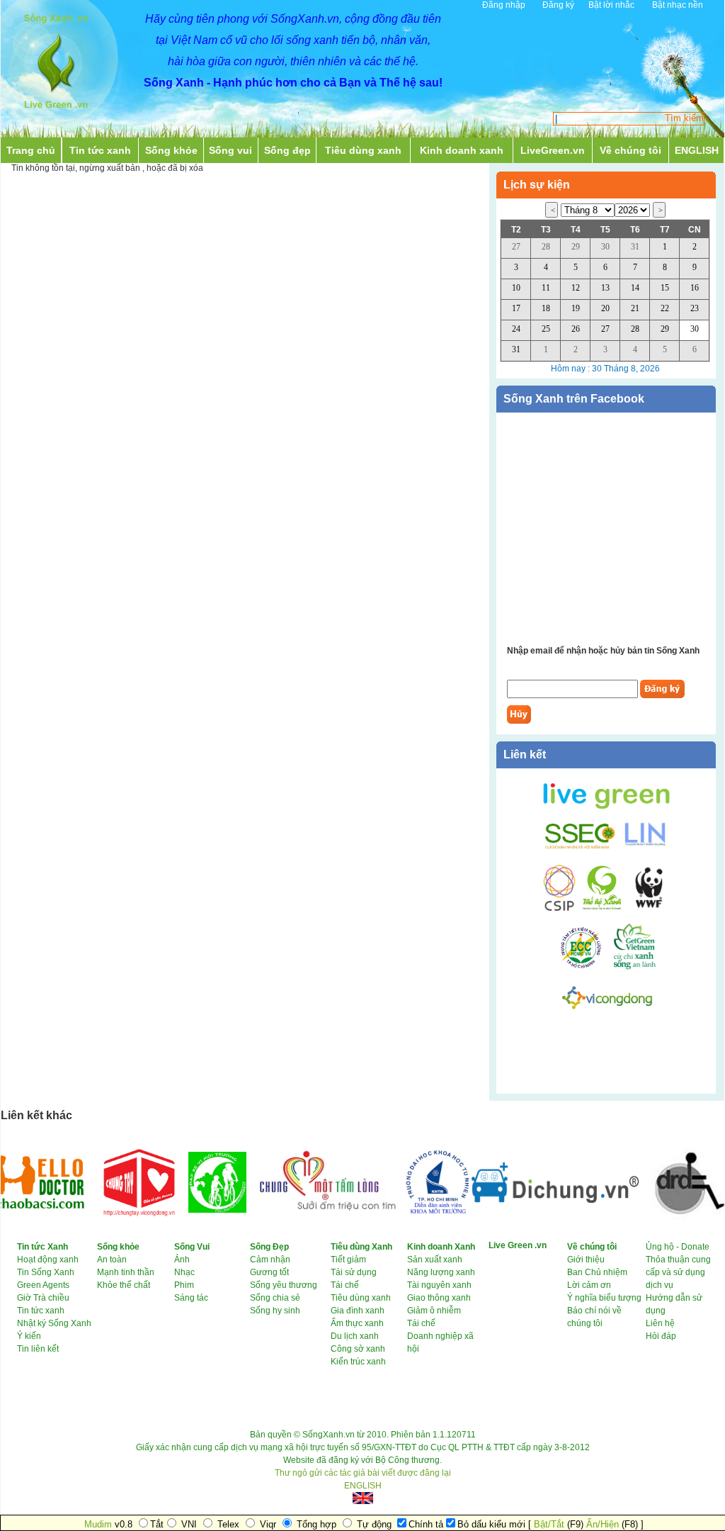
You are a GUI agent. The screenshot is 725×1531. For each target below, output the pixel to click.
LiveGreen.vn (552, 150)
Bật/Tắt (549, 1524)
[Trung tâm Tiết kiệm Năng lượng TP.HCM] (586, 967)
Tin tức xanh (100, 150)
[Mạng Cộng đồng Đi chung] (536, 1200)
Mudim (98, 1524)
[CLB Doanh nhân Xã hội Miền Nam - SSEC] (580, 846)
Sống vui (230, 150)
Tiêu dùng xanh (363, 150)
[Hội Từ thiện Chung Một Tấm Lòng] (307, 1216)
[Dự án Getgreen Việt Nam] (635, 967)
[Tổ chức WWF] (647, 909)
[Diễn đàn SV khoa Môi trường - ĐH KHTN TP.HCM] (418, 1211)
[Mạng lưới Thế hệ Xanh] (600, 909)
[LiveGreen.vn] (606, 808)
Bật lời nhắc (611, 5)
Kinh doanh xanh (461, 150)
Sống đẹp (287, 150)
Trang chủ (30, 150)
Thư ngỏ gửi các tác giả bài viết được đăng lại (363, 1473)
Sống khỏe (171, 150)
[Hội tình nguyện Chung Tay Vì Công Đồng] (120, 1222)
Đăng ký (558, 5)
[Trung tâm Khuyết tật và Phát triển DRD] (666, 1218)
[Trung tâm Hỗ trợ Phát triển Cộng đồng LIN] (642, 846)
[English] (362, 1498)
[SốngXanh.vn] (56, 112)
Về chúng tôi (630, 150)
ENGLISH (697, 150)
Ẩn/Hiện (602, 1524)
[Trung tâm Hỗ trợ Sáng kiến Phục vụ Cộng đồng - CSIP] (559, 909)
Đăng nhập (503, 5)
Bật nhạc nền (677, 5)
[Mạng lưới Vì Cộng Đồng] (607, 1011)
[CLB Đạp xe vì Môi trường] (199, 1210)
